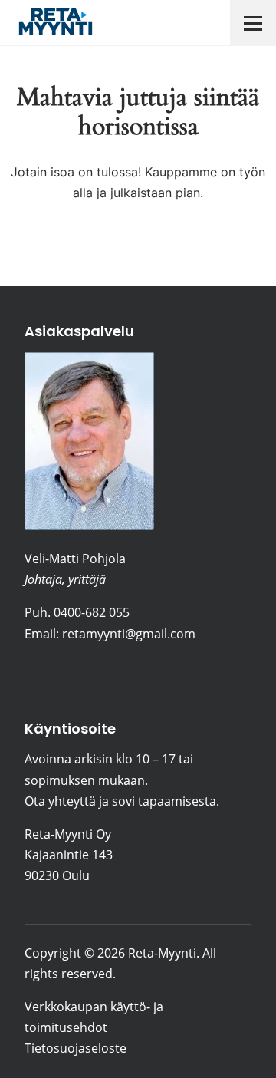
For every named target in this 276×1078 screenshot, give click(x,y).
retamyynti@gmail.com (129, 633)
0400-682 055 (92, 612)
